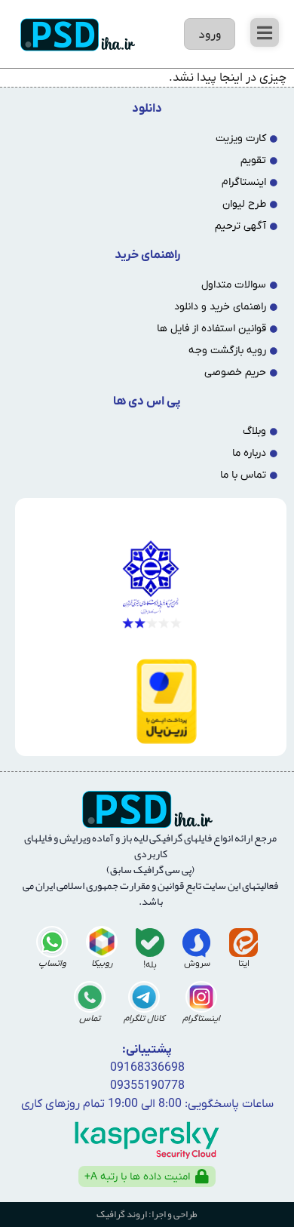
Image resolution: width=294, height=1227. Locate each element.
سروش (197, 964)
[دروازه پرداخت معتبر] (148, 701)
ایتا (244, 964)
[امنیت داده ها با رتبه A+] (202, 1176)
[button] (264, 32)
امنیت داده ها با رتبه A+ (137, 1177)
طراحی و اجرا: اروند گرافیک (147, 1214)
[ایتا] (243, 942)
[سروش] (196, 942)
